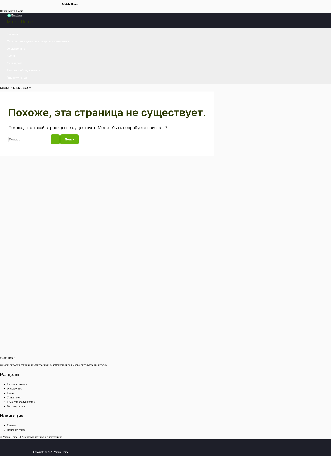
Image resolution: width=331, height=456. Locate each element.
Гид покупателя (17, 77)
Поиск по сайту (16, 429)
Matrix (15, 10)
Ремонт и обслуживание (23, 70)
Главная (12, 34)
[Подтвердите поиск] (55, 139)
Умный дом (14, 63)
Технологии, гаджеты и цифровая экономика (38, 41)
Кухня (11, 56)
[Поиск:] (34, 139)
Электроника (16, 48)
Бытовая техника (17, 384)
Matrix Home (20, 21)
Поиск (4, 10)
